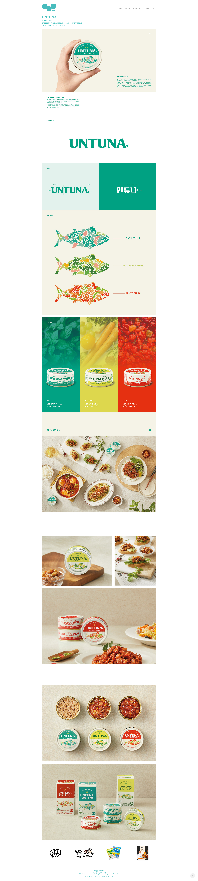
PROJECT (128, 8)
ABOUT (120, 8)
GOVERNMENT (137, 8)
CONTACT (147, 8)
